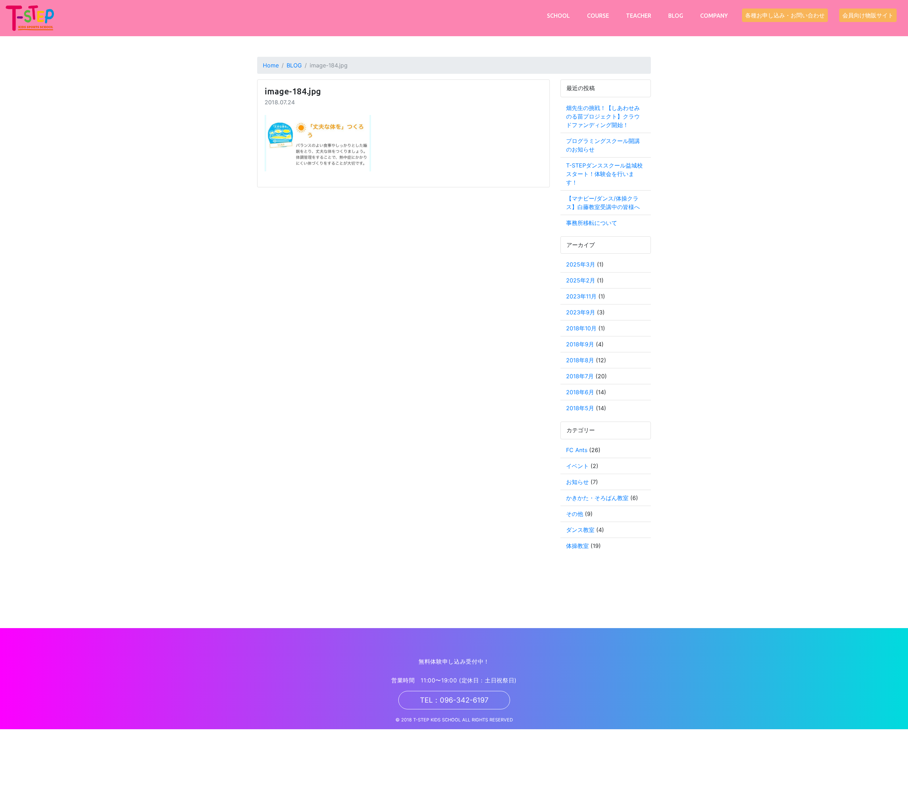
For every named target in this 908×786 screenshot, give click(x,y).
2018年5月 (580, 408)
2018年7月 (580, 376)
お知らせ (577, 481)
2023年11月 (581, 296)
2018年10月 (581, 328)
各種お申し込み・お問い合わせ (785, 15)
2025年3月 (580, 264)
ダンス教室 (580, 529)
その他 (574, 513)
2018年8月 (580, 360)
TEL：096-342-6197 (454, 700)
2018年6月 (580, 392)
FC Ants (576, 450)
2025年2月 (580, 280)
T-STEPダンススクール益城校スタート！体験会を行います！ (604, 174)
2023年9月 (580, 312)
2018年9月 (580, 344)
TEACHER (638, 15)
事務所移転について (591, 222)
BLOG (675, 15)
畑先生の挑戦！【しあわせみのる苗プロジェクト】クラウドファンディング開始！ (603, 116)
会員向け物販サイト (867, 15)
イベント (577, 465)
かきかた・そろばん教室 (597, 497)
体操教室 (577, 545)
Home (271, 65)
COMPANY (714, 15)
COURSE (598, 15)
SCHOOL (558, 15)
